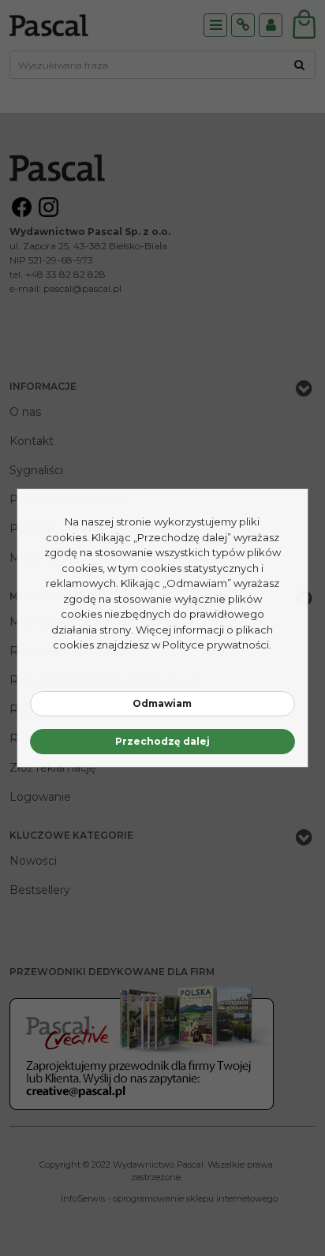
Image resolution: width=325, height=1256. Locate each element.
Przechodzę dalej (162, 741)
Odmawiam (162, 703)
